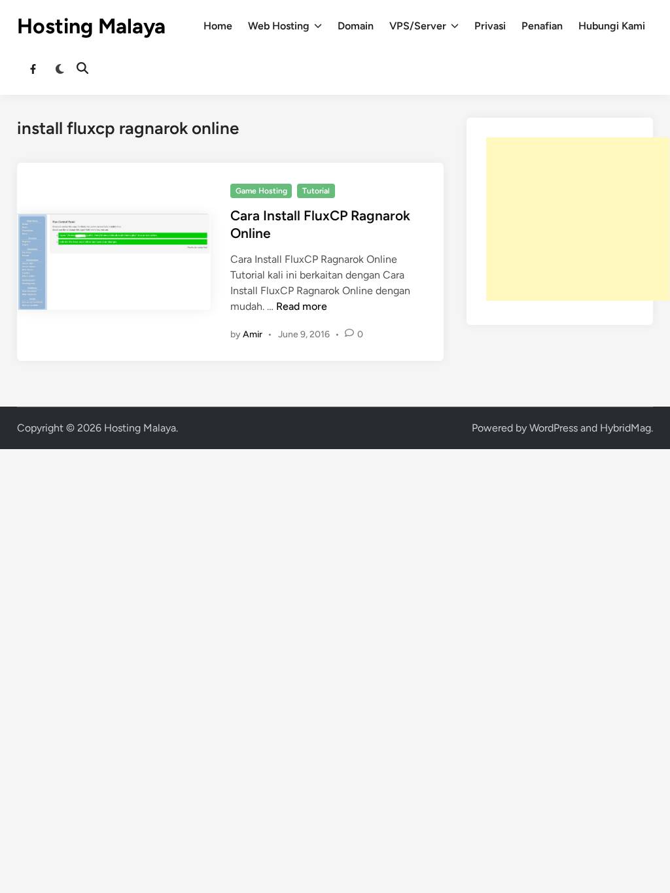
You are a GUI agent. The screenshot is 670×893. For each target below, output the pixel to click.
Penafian (542, 26)
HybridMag (625, 428)
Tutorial (316, 190)
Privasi (490, 26)
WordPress (553, 428)
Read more (301, 306)
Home (217, 26)
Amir (252, 334)
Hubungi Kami (611, 26)
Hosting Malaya (91, 26)
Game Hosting (261, 190)
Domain (356, 26)
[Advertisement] (577, 219)
